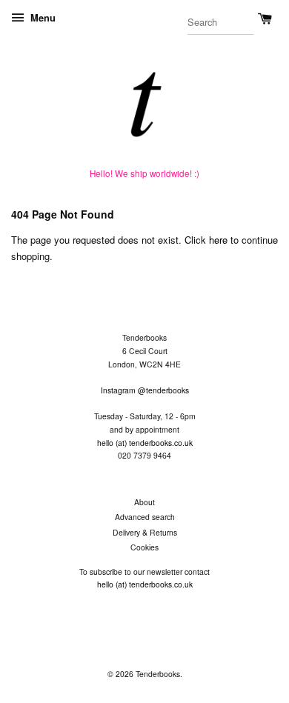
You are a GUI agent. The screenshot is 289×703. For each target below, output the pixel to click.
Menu (41, 17)
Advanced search (145, 516)
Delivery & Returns (145, 532)
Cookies (144, 547)
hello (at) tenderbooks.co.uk (145, 442)
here (218, 240)
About (144, 501)
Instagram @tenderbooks (145, 390)
